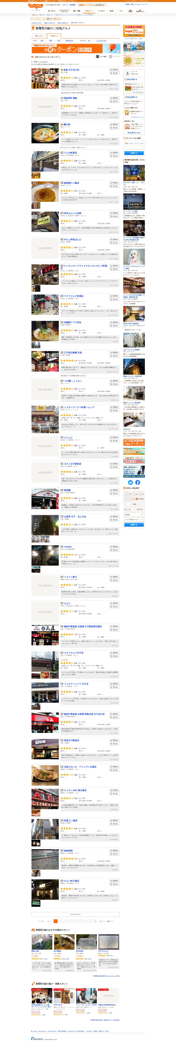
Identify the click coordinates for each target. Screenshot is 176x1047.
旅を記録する (132, 97)
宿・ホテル (34, 1031)
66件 (89, 959)
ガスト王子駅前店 (72, 464)
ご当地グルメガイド (59, 15)
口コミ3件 (81, 78)
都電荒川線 (69, 40)
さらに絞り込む (102, 40)
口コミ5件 (81, 274)
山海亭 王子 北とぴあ (75, 516)
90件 (67, 959)
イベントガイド (70, 15)
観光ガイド (50, 15)
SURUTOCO (58, 1005)
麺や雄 (67, 124)
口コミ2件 (81, 132)
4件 (112, 955)
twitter (130, 482)
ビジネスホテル (52, 1031)
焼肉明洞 (68, 851)
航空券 (112, 11)
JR (78, 1031)
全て (89, 40)
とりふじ (68, 437)
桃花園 (67, 490)
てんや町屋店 (70, 153)
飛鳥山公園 (35, 951)
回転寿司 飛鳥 (70, 98)
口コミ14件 (82, 415)
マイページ (145, 4)
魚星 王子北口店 (71, 70)
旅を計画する (132, 79)
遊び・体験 (76, 11)
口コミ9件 (81, 161)
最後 (108, 921)
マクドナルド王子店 (73, 653)
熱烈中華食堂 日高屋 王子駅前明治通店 (83, 626)
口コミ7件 (81, 472)
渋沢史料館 (79, 951)
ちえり (67, 603)
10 (95, 921)
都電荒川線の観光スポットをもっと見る (107, 976)
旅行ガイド (43, 15)
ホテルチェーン (42, 1031)
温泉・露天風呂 (62, 1031)
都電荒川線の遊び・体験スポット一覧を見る (105, 1020)
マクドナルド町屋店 (73, 296)
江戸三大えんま (103, 951)
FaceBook (137, 482)
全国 (41, 40)
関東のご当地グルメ (49, 22)
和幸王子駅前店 (71, 740)
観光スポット (39, 36)
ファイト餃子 (70, 577)
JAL (80, 1031)
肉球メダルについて (138, 117)
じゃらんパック (64, 10)
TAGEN (67, 547)
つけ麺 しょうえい (73, 381)
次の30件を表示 (75, 914)
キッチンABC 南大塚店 (75, 790)
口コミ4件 (81, 191)
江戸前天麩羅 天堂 (73, 352)
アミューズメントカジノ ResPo (86, 1005)
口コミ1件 (81, 106)
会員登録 (72, 5)
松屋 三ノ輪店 (71, 820)
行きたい (114, 69)
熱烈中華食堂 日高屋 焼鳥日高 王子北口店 (84, 714)
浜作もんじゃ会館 (72, 213)
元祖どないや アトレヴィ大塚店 (80, 767)
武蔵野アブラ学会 (72, 322)
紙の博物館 (57, 951)
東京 (58, 40)
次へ (101, 921)
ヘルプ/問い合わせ (143, 1)
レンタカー (101, 11)
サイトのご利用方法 (131, 1)
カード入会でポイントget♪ (134, 38)
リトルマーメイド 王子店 (76, 684)
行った (114, 73)
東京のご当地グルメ (62, 22)
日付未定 (141, 499)
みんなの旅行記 (89, 15)
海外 (130, 11)
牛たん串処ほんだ (72, 239)
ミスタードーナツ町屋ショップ (79, 407)
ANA (82, 1031)
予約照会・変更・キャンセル (133, 4)
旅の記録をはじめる (134, 133)
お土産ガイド (79, 15)
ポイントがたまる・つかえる (39, 19)
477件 (45, 959)
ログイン (65, 5)
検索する (134, 153)
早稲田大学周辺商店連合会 (107, 1005)
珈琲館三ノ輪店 (71, 183)
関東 (50, 40)
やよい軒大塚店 (71, 881)
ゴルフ (121, 11)
